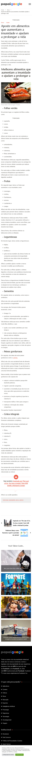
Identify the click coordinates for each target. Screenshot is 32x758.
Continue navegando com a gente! (13, 500)
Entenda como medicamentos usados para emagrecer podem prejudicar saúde (16, 638)
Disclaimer (6, 734)
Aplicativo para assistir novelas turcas (16, 615)
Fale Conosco (7, 737)
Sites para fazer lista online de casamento (16, 568)
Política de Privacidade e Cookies (12, 741)
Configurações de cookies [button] (8, 754)
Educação (5, 700)
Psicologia (6, 710)
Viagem (5, 723)
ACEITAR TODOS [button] (19, 754)
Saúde (7, 22)
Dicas (2, 22)
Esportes (5, 703)
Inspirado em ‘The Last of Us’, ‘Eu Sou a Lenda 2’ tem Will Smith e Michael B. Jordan (16, 483)
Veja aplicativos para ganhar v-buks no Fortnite (16, 591)
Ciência (5, 693)
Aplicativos (6, 686)
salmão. (15, 358)
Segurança (6, 713)
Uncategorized (7, 720)
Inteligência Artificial (9, 706)
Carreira (5, 689)
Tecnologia (6, 716)
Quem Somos (7, 744)
